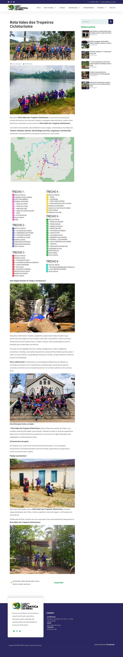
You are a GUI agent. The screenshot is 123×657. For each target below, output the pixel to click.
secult (37, 581)
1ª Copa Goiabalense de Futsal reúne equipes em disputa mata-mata (100, 63)
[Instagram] (11, 2)
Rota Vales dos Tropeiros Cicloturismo (55, 123)
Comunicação (73, 7)
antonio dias (16, 581)
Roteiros (100, 7)
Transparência (88, 7)
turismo (20, 584)
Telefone (50, 627)
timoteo (15, 584)
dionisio (28, 581)
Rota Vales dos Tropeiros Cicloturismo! (25, 522)
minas (32, 581)
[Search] (110, 21)
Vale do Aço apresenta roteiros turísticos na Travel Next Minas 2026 (100, 84)
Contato (112, 7)
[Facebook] (8, 2)
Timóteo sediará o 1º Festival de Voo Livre (100, 52)
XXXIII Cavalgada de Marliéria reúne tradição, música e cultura (100, 42)
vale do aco (26, 584)
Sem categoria (17, 64)
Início (39, 7)
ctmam (23, 581)
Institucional (49, 7)
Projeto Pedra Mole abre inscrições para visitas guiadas (100, 73)
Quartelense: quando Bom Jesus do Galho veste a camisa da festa (100, 32)
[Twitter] (14, 2)
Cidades (62, 7)
